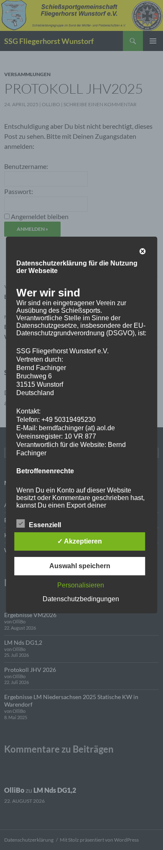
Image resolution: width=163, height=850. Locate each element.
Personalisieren (80, 585)
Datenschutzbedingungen (81, 598)
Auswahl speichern (79, 565)
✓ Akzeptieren (79, 541)
